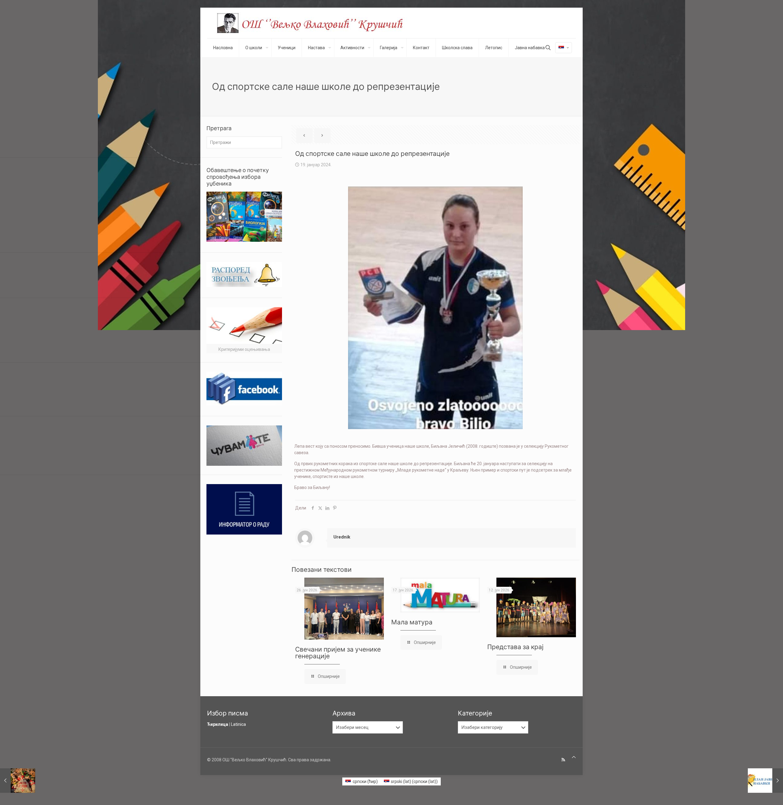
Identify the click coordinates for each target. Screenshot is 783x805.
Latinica (238, 724)
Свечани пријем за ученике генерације (338, 652)
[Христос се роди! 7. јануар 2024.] (17, 780)
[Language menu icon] (563, 47)
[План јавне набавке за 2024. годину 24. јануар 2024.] (765, 780)
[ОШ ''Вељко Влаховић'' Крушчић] (315, 23)
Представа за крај (515, 647)
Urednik (341, 537)
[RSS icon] (563, 760)
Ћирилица (217, 724)
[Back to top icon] (574, 757)
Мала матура (411, 622)
